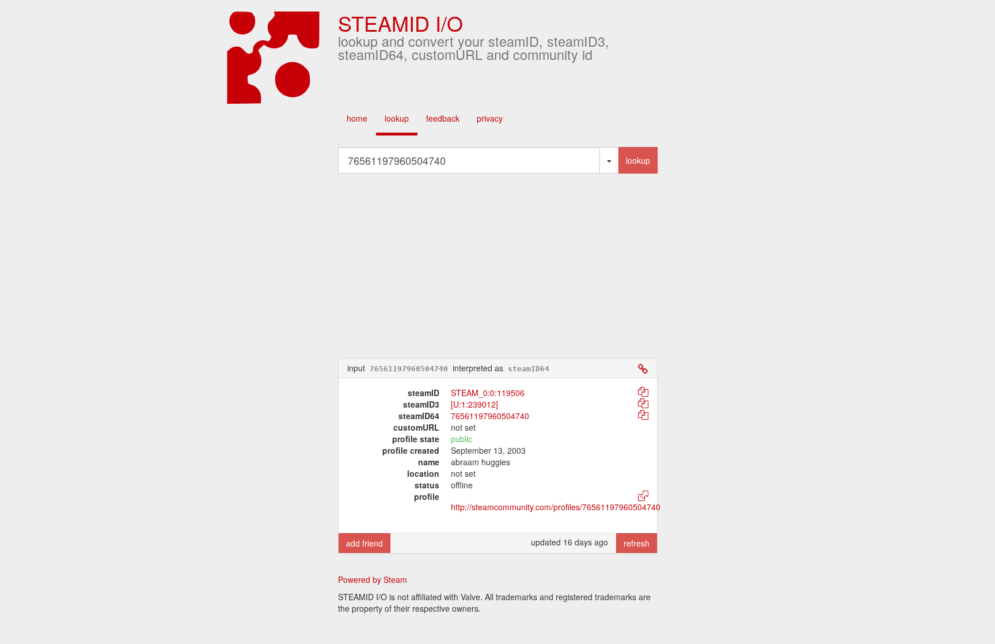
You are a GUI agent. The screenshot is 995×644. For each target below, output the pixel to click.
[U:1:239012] (474, 404)
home (357, 118)
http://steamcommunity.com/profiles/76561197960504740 (555, 507)
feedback (442, 118)
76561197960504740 (490, 415)
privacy (490, 118)
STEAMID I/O (400, 22)
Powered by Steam (372, 579)
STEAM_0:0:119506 (488, 392)
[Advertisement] (497, 266)
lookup (397, 118)
